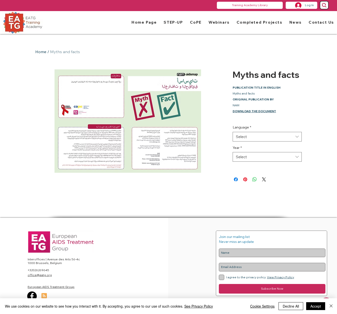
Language (242, 127)
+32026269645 (38, 270)
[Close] (331, 306)
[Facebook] (32, 296)
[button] (173, 22)
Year (237, 147)
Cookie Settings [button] (262, 306)
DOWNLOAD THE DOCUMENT (254, 111)
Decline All (291, 306)
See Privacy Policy (198, 306)
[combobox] (267, 136)
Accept (315, 306)
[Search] (324, 5)
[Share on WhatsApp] (255, 179)
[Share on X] (264, 179)
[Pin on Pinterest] (245, 179)
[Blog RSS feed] (44, 296)
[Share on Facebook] (236, 179)
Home (40, 51)
